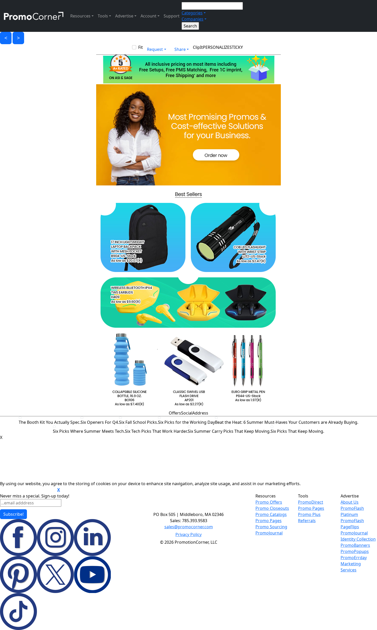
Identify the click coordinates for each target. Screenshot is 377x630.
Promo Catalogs (271, 514)
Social (186, 413)
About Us (350, 502)
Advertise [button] (124, 16)
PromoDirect (310, 502)
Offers (175, 413)
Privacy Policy (188, 534)
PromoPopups (355, 551)
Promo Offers (268, 502)
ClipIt (198, 47)
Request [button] (155, 49)
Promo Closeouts (272, 508)
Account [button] (148, 16)
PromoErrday (354, 557)
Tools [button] (103, 16)
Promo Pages (268, 520)
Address (200, 413)
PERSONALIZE (216, 47)
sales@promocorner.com (188, 527)
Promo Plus (309, 514)
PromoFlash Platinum (352, 511)
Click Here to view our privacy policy (28, 490)
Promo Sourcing (271, 527)
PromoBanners (355, 545)
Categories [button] (192, 13)
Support (172, 16)
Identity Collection (358, 539)
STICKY (236, 47)
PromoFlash (352, 520)
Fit (140, 47)
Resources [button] (80, 16)
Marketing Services (351, 567)
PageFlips (350, 527)
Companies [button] (192, 19)
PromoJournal (269, 533)
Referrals (307, 520)
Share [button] (180, 49)
